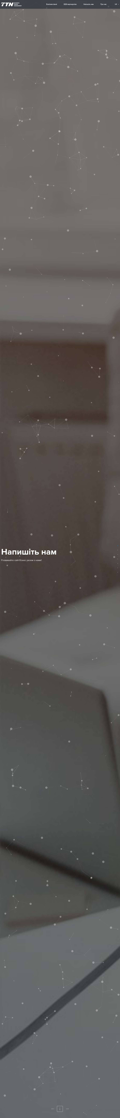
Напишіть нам (88, 4)
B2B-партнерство (70, 4)
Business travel (51, 4)
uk (116, 4)
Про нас (103, 4)
